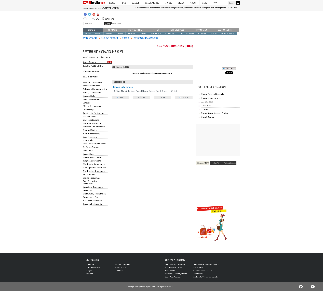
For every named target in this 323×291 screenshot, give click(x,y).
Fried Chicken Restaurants (94, 143)
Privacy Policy (120, 267)
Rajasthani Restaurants (93, 187)
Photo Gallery (199, 267)
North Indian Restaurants (94, 171)
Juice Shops (88, 150)
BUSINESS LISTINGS (225, 30)
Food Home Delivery (91, 133)
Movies (168, 3)
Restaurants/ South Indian (94, 193)
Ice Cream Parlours (91, 147)
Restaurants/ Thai (90, 197)
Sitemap (89, 273)
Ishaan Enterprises (123, 86)
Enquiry (89, 270)
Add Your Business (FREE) (175, 46)
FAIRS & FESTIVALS (177, 30)
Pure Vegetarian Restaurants (90, 182)
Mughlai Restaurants (92, 160)
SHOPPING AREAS (201, 30)
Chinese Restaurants (92, 106)
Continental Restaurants (93, 113)
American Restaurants (92, 82)
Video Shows (170, 270)
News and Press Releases (175, 264)
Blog (204, 3)
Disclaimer (119, 270)
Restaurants (88, 190)
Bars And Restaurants (92, 99)
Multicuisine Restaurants (94, 164)
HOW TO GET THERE (135, 30)
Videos (193, 3)
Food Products (89, 140)
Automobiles (198, 273)
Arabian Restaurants (92, 85)
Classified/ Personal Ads (203, 270)
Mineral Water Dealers (92, 157)
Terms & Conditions (122, 264)
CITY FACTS (112, 30)
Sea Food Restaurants (92, 200)
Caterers (86, 102)
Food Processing (90, 137)
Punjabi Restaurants (91, 178)
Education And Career (173, 267)
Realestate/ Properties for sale (205, 277)
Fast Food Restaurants (92, 123)
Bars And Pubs (89, 96)
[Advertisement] (185, 18)
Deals (181, 3)
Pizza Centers (89, 174)
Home (112, 3)
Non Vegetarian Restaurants (95, 167)
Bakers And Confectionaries (95, 89)
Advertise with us (110, 8)
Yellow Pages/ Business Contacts (206, 264)
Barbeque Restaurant (92, 92)
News (123, 3)
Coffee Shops (88, 109)
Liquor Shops (88, 154)
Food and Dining (90, 130)
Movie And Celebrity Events (176, 273)
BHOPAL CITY (93, 30)
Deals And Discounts (173, 277)
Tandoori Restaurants (92, 204)
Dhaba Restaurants (91, 120)
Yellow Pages (152, 3)
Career (135, 3)
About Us (90, 264)
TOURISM (156, 30)
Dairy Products (89, 116)
